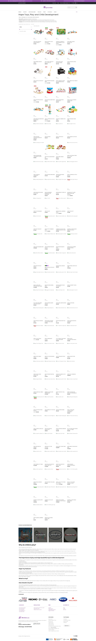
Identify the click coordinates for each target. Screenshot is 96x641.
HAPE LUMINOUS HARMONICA (37, 175)
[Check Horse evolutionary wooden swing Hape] (72, 233)
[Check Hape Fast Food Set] (39, 216)
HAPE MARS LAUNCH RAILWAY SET (71, 42)
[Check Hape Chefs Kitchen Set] (39, 71)
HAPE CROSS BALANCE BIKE (39, 246)
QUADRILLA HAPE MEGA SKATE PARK (71, 500)
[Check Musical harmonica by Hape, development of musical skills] (39, 161)
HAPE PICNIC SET (70, 211)
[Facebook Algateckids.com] (72, 3)
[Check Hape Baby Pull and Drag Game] (39, 289)
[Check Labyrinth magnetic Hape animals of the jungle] (61, 32)
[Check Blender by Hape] (50, 123)
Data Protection (51, 623)
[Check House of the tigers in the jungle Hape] (61, 361)
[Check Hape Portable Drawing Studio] (61, 415)
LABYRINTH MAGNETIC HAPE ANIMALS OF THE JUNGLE (60, 42)
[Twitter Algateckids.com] (73, 3)
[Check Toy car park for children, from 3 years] (39, 433)
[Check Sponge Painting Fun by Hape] (50, 361)
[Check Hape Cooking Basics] (39, 198)
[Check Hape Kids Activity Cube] (72, 252)
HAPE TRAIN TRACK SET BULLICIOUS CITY (49, 62)
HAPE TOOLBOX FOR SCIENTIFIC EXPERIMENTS (72, 392)
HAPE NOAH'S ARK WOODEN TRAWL (59, 62)
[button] (77, 11)
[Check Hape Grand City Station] (50, 396)
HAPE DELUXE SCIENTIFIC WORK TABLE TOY (49, 465)
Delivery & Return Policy (52, 620)
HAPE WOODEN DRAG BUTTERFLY (60, 175)
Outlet (64, 608)
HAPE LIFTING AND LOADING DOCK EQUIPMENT (70, 410)
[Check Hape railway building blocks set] (39, 179)
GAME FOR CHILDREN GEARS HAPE (49, 518)
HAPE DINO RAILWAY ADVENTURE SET (37, 42)
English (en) (66, 625)
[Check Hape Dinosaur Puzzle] (61, 343)
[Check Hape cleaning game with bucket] (72, 161)
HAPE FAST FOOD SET (37, 228)
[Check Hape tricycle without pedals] (50, 252)
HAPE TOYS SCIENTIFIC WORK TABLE (60, 465)
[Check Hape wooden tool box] (50, 469)
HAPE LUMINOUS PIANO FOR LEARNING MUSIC (60, 81)
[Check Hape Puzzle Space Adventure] (39, 361)
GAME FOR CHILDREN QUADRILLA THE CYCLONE (61, 500)
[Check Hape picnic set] (72, 198)
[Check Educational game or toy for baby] (72, 289)
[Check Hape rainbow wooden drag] (50, 71)
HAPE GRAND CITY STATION (50, 409)
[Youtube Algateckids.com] (75, 3)
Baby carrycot (50, 608)
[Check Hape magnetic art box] (72, 123)
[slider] (19, 29)
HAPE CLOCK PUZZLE (37, 338)
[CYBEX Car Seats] (43, 599)
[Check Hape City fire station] (50, 433)
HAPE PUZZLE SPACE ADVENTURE (37, 375)
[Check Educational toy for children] (39, 325)
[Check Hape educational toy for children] (72, 307)
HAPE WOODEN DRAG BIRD (50, 174)
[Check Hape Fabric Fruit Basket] (72, 71)
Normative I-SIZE (36, 608)
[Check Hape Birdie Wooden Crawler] (50, 161)
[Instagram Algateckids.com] (77, 3)
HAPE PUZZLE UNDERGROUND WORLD (71, 339)
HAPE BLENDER (47, 136)
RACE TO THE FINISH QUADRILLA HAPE (71, 482)
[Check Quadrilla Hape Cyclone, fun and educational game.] (61, 486)
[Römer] (23, 599)
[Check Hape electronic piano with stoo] (72, 142)
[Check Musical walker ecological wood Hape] (61, 252)
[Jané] (63, 599)
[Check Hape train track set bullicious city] (50, 52)
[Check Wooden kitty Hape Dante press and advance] (72, 179)
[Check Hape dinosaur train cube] (72, 109)
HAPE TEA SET (47, 211)
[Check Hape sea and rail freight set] (50, 415)
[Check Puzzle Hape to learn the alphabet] (72, 272)
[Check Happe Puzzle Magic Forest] (39, 343)
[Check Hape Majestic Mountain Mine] (72, 433)
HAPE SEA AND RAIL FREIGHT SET (48, 429)
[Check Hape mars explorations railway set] (39, 109)
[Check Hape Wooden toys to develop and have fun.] (61, 451)
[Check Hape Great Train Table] (61, 433)
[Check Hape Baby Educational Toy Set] (61, 307)
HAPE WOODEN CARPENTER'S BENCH (71, 465)
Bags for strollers (51, 610)
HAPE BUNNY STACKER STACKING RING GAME (49, 321)
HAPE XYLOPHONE (70, 302)
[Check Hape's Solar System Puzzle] (72, 343)
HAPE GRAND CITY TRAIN (38, 464)
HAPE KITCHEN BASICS (38, 211)
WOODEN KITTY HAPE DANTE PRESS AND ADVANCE (71, 193)
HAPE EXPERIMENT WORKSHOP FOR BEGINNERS (48, 193)
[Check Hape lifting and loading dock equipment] (72, 396)
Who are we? (50, 621)
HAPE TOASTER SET (59, 136)
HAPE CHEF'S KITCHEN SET (38, 80)
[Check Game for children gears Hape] (50, 504)
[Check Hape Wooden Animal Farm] (50, 272)
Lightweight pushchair (52, 609)
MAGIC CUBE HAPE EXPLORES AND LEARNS (38, 286)
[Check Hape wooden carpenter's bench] (72, 451)
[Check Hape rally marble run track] (61, 109)
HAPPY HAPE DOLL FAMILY (38, 391)
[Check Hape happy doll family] (39, 379)
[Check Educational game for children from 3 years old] (61, 233)
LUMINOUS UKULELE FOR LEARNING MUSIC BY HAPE (61, 229)
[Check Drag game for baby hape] (50, 289)
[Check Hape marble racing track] (39, 52)
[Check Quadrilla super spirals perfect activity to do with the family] (39, 486)
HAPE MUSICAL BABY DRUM (50, 99)
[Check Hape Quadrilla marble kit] (39, 504)
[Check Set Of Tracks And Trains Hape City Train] (72, 415)
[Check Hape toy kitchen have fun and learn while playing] (61, 469)
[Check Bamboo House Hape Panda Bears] (50, 379)
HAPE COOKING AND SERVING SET (60, 100)
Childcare (65, 622)
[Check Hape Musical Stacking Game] (39, 307)
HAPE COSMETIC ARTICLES (38, 428)
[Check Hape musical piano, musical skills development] (61, 71)
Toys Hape (32, 24)
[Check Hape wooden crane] (61, 396)
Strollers (49, 607)
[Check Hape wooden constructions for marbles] (39, 123)
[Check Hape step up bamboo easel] (50, 216)
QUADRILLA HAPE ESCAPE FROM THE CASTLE (72, 229)
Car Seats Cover (21, 611)
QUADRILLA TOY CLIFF (49, 499)
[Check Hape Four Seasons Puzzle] (50, 343)
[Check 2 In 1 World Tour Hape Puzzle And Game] (61, 325)
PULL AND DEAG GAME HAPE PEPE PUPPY (38, 303)
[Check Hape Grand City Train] (39, 451)
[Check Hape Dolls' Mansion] (72, 361)
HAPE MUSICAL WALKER (60, 265)
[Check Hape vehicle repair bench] (39, 469)
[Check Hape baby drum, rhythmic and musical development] (50, 90)
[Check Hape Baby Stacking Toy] (50, 307)
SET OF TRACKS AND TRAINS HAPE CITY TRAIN (72, 429)
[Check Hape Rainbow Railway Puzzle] (50, 233)
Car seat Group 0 (21, 608)
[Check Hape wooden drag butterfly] (61, 161)
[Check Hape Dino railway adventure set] (39, 32)
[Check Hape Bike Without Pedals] (39, 252)
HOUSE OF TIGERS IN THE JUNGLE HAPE (61, 375)
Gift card (64, 609)
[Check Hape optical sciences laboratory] (72, 90)
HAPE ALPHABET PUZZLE (71, 285)
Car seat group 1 (21, 609)
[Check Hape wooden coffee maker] (72, 52)
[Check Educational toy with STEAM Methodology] (61, 379)
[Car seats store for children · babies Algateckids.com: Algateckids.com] (48, 7)
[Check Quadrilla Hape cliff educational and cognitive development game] (50, 486)
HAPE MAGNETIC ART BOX (72, 136)
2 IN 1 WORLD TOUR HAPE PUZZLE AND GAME (61, 339)
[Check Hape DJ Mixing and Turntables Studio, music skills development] (39, 142)
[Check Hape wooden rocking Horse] (39, 90)
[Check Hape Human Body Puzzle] (50, 325)
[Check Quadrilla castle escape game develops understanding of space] (72, 216)
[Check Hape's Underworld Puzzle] (72, 325)
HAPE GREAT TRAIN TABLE (61, 446)
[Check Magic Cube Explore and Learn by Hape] (39, 272)
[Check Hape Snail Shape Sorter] (61, 289)
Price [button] (21, 27)
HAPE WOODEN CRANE (60, 409)
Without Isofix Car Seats (38, 609)
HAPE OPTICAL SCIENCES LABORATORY (71, 100)
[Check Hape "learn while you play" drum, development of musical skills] (61, 198)
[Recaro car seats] (33, 599)
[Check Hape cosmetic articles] (39, 415)
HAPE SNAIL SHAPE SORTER (61, 302)
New (64, 607)
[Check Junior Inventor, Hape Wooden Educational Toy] (72, 379)
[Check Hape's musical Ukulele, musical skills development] (61, 216)
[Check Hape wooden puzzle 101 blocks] (61, 272)
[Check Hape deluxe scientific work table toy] (50, 451)
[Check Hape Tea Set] (50, 198)
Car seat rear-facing (22, 607)
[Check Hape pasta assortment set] (50, 147)
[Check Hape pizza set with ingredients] (50, 32)
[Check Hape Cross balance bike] (39, 233)
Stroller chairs (66, 621)
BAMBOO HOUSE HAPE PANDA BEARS (49, 392)
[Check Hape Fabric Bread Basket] (61, 147)
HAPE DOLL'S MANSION (71, 374)
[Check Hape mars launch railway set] (72, 32)
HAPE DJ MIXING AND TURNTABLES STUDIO (37, 156)
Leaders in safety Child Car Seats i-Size (24, 24)
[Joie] (73, 599)
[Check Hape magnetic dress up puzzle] (61, 179)
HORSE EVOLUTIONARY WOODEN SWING (71, 247)
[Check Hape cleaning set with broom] (50, 109)
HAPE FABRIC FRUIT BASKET (72, 80)
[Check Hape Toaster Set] (61, 123)
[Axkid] (53, 599)
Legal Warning (50, 622)
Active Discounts (51, 624)
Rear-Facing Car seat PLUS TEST (39, 607)
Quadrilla (68, 226)
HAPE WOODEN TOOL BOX (50, 481)
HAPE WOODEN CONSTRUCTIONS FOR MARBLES (38, 137)
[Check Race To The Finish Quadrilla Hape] (72, 469)
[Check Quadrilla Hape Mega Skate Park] (72, 486)
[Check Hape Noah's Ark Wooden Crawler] (61, 52)
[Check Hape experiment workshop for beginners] (50, 179)
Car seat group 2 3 (22, 610)
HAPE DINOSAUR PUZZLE (60, 356)
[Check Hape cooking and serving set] (61, 90)
